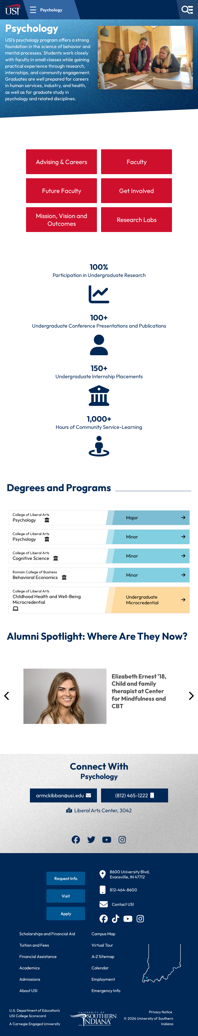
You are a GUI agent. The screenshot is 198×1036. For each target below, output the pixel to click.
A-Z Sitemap (103, 1023)
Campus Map (103, 1001)
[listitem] (99, 517)
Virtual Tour (102, 1012)
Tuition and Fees (34, 1012)
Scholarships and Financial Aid (47, 1001)
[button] (7, 730)
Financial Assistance (38, 1023)
